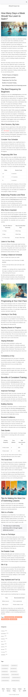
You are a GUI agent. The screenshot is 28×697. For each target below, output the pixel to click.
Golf (3, 641)
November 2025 (16, 677)
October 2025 (5, 680)
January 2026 (15, 674)
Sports (4, 646)
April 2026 (4, 671)
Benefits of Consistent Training (9, 82)
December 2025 (5, 677)
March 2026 (13, 671)
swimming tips (5, 619)
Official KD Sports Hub (14, 6)
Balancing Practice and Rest (8, 77)
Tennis (4, 644)
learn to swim (18, 617)
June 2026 (4, 668)
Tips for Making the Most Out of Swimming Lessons (14, 85)
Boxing (4, 649)
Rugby (3, 636)
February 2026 (5, 674)
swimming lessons (9, 617)
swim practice (13, 619)
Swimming (4, 654)
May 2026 (13, 668)
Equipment (4, 633)
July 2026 (14, 665)
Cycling (4, 652)
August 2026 (5, 665)
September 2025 (15, 680)
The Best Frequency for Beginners (10, 75)
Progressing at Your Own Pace (9, 80)
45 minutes (6, 130)
